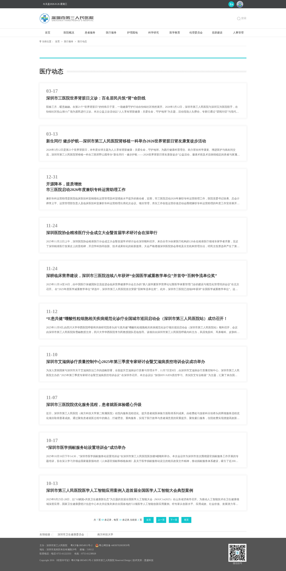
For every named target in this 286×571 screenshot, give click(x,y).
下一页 (173, 520)
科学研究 (153, 32)
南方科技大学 (105, 534)
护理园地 (132, 32)
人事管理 (238, 32)
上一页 (161, 520)
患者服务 (90, 32)
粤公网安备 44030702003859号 (114, 545)
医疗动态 (82, 41)
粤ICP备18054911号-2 (81, 545)
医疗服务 (111, 32)
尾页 (186, 520)
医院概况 (69, 32)
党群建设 (217, 32)
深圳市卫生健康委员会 (71, 534)
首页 (47, 32)
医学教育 (174, 32)
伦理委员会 (196, 32)
